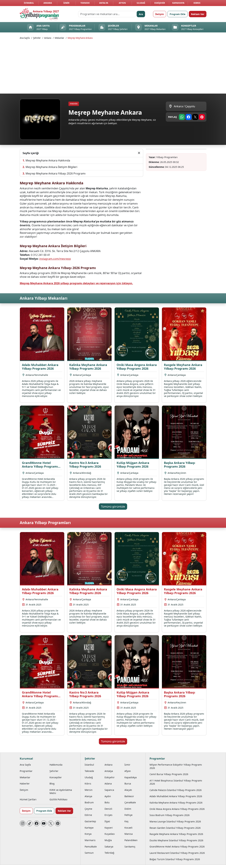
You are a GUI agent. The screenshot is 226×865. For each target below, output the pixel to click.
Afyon (122, 3)
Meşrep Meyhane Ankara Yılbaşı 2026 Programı (55, 173)
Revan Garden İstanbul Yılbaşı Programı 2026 (175, 827)
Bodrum (89, 802)
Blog (52, 783)
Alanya (88, 796)
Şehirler (37, 37)
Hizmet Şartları (28, 799)
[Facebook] (36, 823)
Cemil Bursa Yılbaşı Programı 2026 (169, 774)
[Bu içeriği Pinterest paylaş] (202, 117)
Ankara (47, 3)
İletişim (159, 14)
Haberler (25, 783)
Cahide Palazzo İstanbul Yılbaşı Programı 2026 (176, 790)
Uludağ (141, 3)
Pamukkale (91, 846)
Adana (108, 783)
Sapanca (109, 789)
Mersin (89, 789)
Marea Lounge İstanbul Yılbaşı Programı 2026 (175, 821)
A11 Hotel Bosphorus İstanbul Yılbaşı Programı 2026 (176, 782)
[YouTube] (44, 823)
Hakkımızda (56, 764)
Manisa (128, 833)
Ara (141, 14)
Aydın (108, 796)
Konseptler (56, 777)
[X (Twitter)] (51, 823)
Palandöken (131, 840)
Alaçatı (128, 789)
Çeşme (88, 808)
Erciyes (108, 815)
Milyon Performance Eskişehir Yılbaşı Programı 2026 (176, 766)
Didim (127, 808)
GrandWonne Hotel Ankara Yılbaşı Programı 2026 (177, 846)
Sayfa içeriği (31, 153)
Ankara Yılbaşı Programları (45, 522)
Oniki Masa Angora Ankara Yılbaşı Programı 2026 (177, 809)
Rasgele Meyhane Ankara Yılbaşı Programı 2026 (176, 834)
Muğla (108, 840)
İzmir (66, 3)
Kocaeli (128, 827)
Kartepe (89, 827)
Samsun (89, 852)
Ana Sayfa (25, 37)
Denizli (108, 808)
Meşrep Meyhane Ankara (80, 37)
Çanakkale (130, 802)
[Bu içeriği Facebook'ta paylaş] (189, 117)
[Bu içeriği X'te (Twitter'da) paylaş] (195, 117)
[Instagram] (22, 823)
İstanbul (29, 3)
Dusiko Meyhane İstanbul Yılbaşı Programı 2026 (176, 840)
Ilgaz (107, 821)
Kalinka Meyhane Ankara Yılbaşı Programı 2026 (176, 802)
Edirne (88, 815)
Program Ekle (177, 14)
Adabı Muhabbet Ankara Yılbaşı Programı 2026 (176, 796)
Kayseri (109, 827)
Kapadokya (178, 3)
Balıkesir (129, 796)
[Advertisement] (120, 66)
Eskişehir (159, 3)
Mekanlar (59, 37)
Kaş (126, 821)
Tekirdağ (109, 852)
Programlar (26, 771)
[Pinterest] (58, 823)
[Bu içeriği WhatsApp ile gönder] (182, 117)
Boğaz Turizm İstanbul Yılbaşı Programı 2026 (175, 859)
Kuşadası (110, 833)
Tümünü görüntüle (113, 506)
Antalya (103, 3)
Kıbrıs (197, 3)
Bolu (107, 802)
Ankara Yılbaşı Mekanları (43, 298)
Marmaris (90, 840)
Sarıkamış (129, 846)
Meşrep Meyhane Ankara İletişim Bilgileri (51, 167)
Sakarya (109, 846)
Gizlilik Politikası (58, 799)
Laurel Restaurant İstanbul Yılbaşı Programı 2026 (177, 852)
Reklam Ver (197, 14)
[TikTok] (29, 823)
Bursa (127, 783)
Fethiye (128, 815)
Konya (88, 833)
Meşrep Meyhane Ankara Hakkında (48, 160)
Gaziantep (90, 821)
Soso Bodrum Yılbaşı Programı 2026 (170, 815)
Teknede (85, 3)
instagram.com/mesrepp (55, 259)
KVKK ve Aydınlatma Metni (61, 791)
